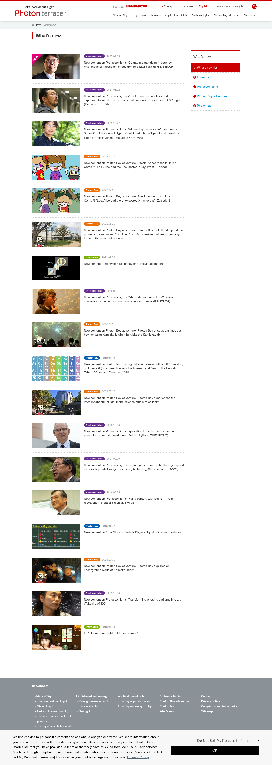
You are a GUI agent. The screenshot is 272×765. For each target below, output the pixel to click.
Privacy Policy (138, 757)
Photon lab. (250, 15)
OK (215, 750)
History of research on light (53, 711)
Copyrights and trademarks (219, 706)
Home (38, 25)
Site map (207, 711)
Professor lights (201, 15)
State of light (45, 706)
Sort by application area (135, 701)
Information (204, 77)
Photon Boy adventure (226, 15)
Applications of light (176, 15)
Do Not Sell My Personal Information (226, 740)
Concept (169, 6)
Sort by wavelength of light (136, 706)
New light (84, 711)
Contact (206, 696)
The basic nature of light (52, 701)
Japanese (188, 6)
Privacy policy (210, 701)
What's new (167, 711)
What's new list (207, 67)
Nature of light (121, 15)
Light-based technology (147, 15)
